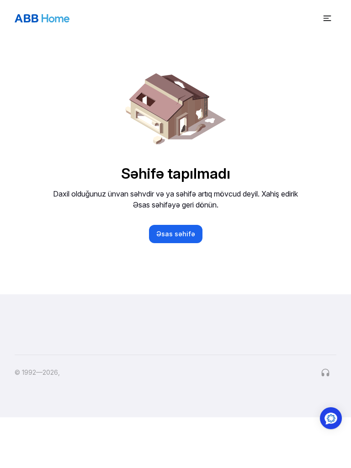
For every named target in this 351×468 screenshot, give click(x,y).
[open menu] (327, 18)
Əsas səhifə (175, 234)
